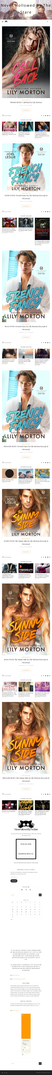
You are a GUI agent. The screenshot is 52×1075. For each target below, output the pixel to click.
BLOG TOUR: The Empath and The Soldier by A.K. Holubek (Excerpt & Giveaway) (41, 362)
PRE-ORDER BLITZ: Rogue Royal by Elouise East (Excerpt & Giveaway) (42, 813)
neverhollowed (8, 115)
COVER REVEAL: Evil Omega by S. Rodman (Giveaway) (24, 134)
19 (21, 911)
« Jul (11, 919)
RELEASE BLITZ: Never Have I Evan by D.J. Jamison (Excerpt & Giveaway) (42, 576)
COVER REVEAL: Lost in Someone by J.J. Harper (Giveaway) (8, 361)
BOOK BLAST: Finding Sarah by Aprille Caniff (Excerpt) (24, 361)
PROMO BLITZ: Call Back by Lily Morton (26, 102)
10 (12, 909)
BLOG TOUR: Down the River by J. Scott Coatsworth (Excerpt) (42, 481)
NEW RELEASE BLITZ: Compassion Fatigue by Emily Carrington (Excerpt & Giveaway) (42, 135)
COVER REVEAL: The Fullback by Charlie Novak (9, 133)
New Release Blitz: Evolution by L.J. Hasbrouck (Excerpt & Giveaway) (42, 243)
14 (30, 909)
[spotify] (6, 1072)
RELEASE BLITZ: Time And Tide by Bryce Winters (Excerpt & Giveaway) (42, 694)
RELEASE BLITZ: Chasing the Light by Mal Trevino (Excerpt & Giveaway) (25, 813)
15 (34, 909)
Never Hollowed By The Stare (26, 9)
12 (21, 909)
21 (30, 911)
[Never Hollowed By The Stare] (6, 21)
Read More (26, 110)
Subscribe (14, 881)
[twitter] (2, 1072)
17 (12, 911)
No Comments (29, 105)
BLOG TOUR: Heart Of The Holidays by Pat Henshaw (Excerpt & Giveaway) (25, 481)
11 (17, 909)
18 (17, 911)
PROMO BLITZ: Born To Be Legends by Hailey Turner (25, 229)
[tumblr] (4, 1072)
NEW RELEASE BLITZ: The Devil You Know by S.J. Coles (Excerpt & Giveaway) (9, 694)
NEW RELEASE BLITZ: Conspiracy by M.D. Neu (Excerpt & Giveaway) (24, 576)
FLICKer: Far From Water (8, 811)
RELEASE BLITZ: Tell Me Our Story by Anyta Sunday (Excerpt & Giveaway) (9, 230)
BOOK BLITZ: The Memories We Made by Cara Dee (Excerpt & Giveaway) (25, 694)
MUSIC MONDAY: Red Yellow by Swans (7, 480)
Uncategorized (26, 100)
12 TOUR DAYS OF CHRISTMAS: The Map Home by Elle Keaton (8, 576)
